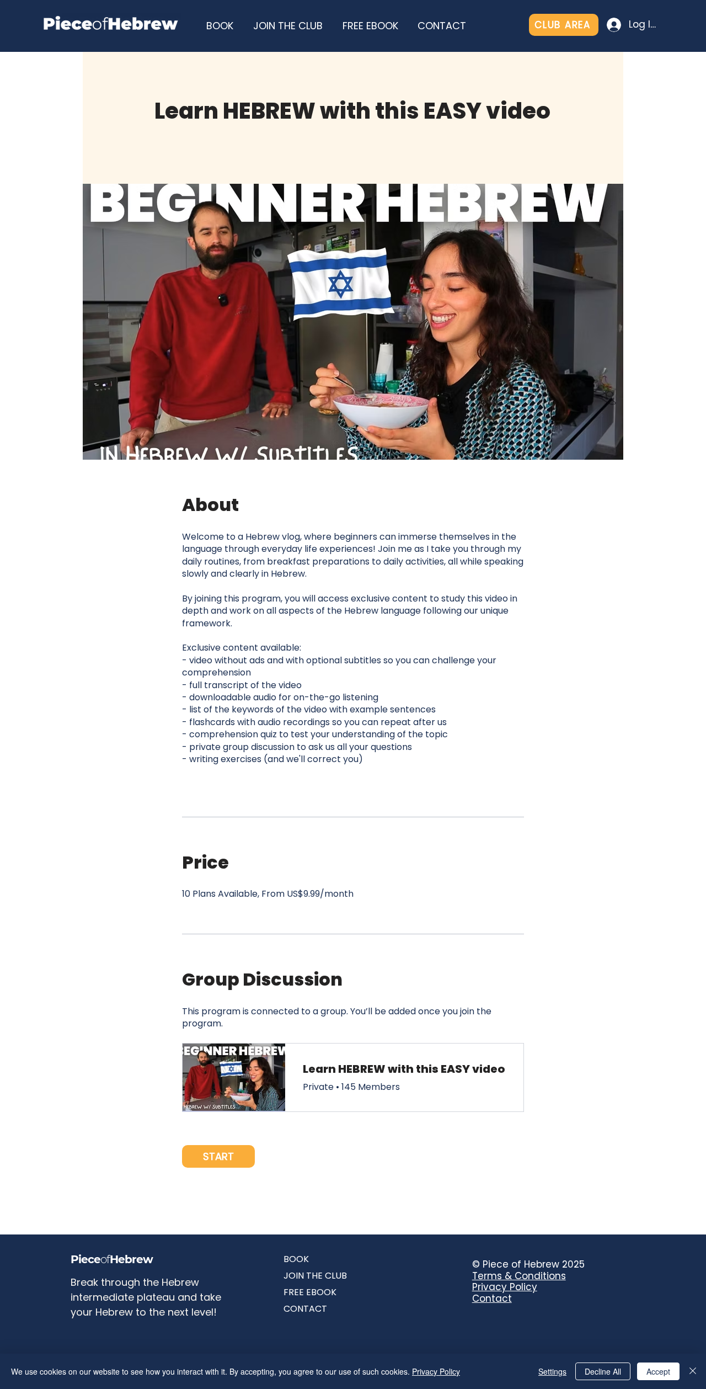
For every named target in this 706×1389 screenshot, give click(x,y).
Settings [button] (552, 1371)
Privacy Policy (504, 1287)
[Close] (692, 1371)
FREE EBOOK (310, 1292)
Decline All (603, 1371)
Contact (492, 1298)
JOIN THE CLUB (315, 1275)
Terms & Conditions (519, 1275)
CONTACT (305, 1308)
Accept (658, 1371)
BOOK (296, 1259)
